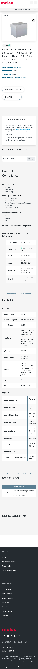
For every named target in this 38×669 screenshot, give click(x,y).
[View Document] (29, 159)
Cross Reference (8, 598)
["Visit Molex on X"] (12, 636)
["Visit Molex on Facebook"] (15, 636)
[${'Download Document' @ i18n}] (33, 159)
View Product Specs (12, 89)
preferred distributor (23, 130)
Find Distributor (7, 594)
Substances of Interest (11, 213)
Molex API (5, 603)
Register (27, 9)
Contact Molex (7, 589)
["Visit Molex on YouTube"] (8, 636)
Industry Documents (10, 195)
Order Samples (7, 611)
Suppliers (5, 607)
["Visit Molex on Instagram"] (19, 636)
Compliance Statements (12, 184)
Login (35, 9)
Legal (4, 557)
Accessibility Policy (8, 562)
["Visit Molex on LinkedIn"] (4, 636)
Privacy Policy (6, 566)
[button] (33, 20)
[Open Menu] (35, 2)
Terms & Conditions (9, 570)
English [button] (20, 9)
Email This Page (10, 97)
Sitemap (4, 667)
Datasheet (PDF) (8, 159)
